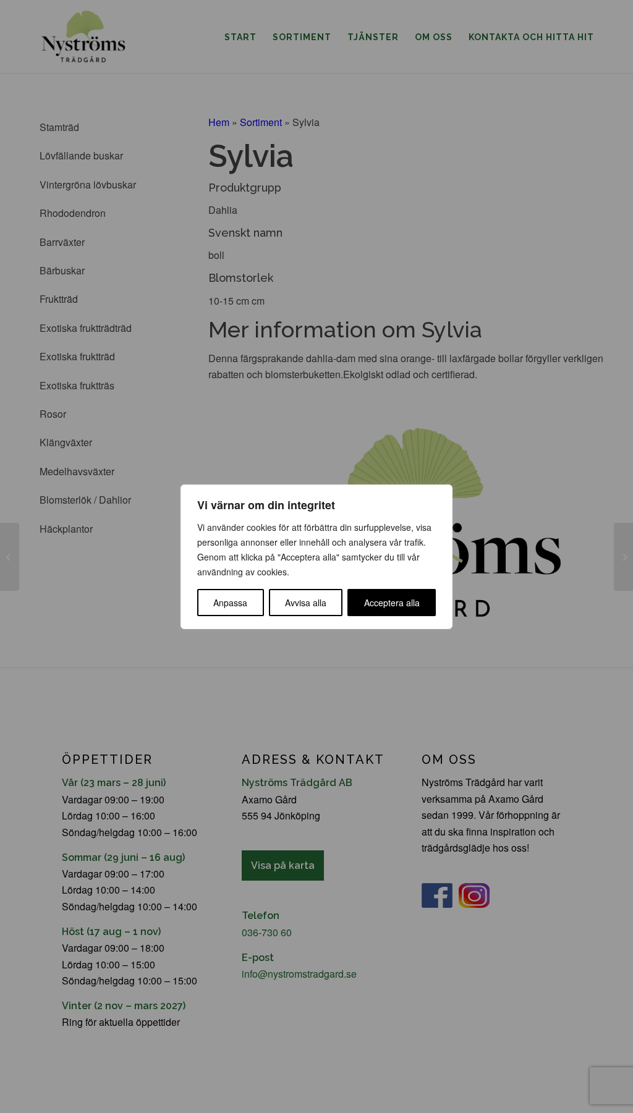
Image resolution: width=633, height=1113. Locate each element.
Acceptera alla (392, 602)
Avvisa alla (305, 602)
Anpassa (230, 602)
